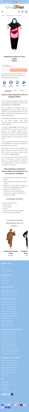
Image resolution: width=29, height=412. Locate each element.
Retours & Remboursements (8, 290)
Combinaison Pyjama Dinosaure (9, 351)
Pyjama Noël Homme (7, 320)
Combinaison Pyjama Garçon (9, 313)
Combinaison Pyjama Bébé (8, 309)
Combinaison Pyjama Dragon (9, 353)
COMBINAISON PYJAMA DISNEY (10, 358)
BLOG (3, 379)
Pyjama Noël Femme (7, 318)
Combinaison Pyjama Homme (9, 304)
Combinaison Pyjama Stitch (8, 363)
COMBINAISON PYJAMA (8, 299)
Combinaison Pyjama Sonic (8, 372)
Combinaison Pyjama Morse (11, 252)
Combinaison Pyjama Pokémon (9, 316)
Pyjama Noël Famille (6, 325)
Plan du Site (4, 283)
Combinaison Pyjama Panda (8, 332)
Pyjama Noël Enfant (6, 323)
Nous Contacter (5, 268)
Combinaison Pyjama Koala (8, 344)
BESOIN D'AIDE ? (6, 263)
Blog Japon (4, 386)
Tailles (15, 90)
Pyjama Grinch (5, 374)
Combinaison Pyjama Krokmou (9, 360)
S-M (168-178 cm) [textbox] (7, 66)
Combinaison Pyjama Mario (8, 367)
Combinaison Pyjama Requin (9, 346)
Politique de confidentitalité (8, 292)
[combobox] (14, 65)
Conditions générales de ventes (9, 294)
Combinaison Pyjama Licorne (9, 349)
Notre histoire (5, 278)
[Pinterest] (10, 394)
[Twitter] (2, 394)
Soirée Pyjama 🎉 (6, 389)
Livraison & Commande (7, 271)
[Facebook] (5, 394)
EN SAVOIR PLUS (6, 275)
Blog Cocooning (5, 384)
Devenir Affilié (5, 280)
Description (8, 90)
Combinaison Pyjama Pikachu (9, 365)
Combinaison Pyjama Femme (9, 302)
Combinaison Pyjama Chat (8, 335)
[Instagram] (7, 394)
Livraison (21, 90)
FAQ (2, 266)
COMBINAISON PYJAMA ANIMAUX (11, 329)
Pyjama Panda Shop (14, 403)
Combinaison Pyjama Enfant (8, 306)
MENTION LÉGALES (7, 287)
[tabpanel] (14, 34)
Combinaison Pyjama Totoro (8, 370)
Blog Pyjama (4, 382)
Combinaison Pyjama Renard (9, 339)
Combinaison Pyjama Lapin (8, 337)
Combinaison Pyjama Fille (8, 311)
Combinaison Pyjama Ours (8, 342)
